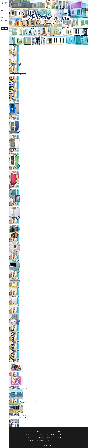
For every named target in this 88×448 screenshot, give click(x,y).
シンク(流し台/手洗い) (23, 415)
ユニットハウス (50, 433)
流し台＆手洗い (50, 437)
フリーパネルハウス (51, 434)
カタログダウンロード (12, 76)
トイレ (10, 375)
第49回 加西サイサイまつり (13, 387)
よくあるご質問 (4, 21)
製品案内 (2, 11)
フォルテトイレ (14, 415)
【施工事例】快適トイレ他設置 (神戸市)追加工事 (17, 72)
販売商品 (3, 14)
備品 (48, 440)
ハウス (60, 434)
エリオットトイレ (40, 437)
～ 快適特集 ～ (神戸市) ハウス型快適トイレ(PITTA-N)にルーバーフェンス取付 (22, 401)
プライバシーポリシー (29, 440)
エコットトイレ (14, 375)
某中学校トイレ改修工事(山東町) (14, 414)
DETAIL (10, 422)
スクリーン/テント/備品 (23, 388)
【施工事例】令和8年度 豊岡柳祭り (15, 68)
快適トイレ (24, 402)
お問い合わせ (4, 28)
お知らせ (27, 433)
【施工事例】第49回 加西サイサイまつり (16, 70)
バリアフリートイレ (41, 440)
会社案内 (2, 24)
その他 (18, 388)
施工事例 (2, 18)
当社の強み (3, 7)
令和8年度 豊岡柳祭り (12, 374)
